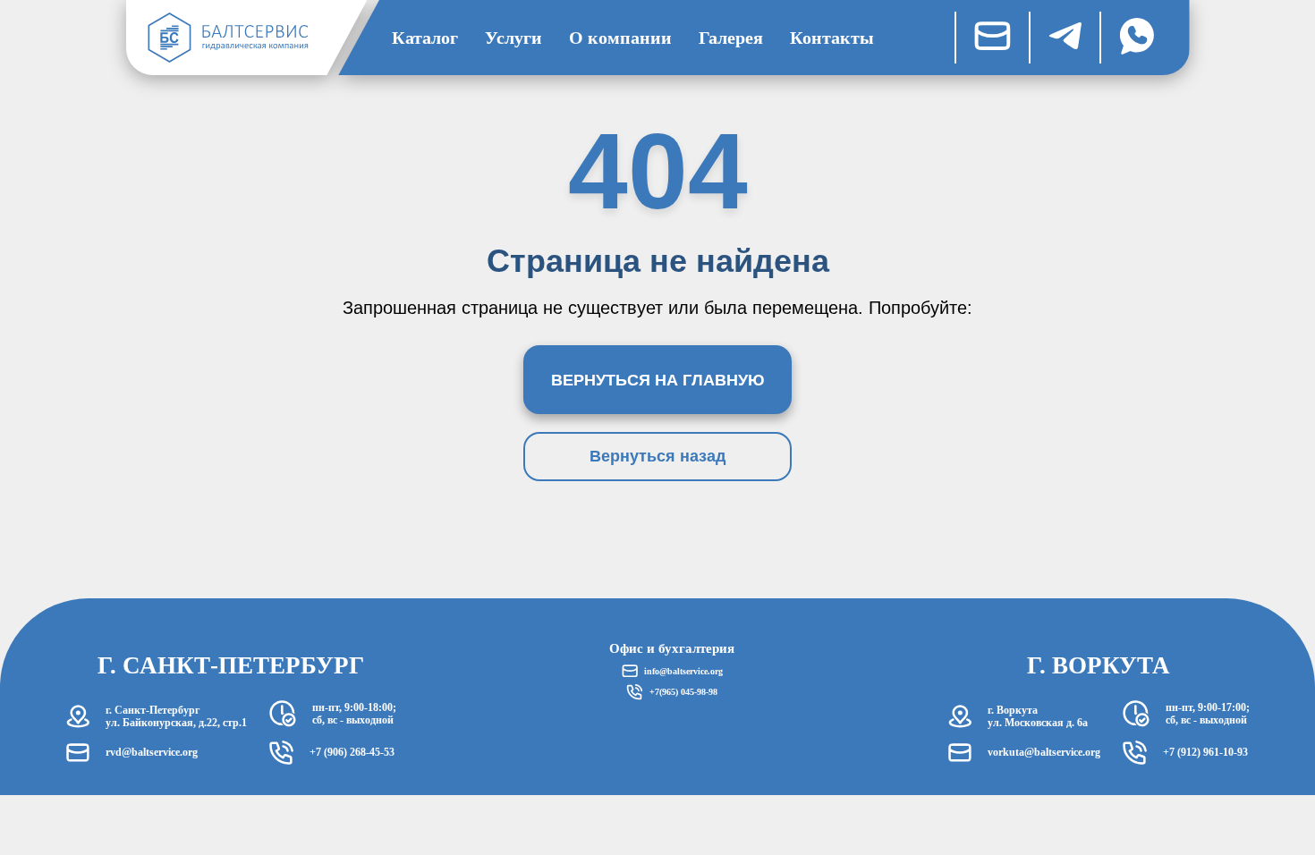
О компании (620, 37)
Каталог (425, 37)
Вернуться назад (657, 456)
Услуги (513, 37)
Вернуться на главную (658, 380)
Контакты (832, 37)
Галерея (731, 37)
